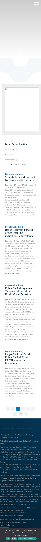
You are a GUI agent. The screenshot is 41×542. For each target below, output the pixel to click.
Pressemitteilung (11, 273)
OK (8, 539)
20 (21, 413)
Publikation (9, 154)
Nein (14, 539)
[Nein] (38, 535)
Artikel (27, 210)
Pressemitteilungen (12, 149)
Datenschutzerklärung (27, 539)
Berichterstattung (11, 160)
